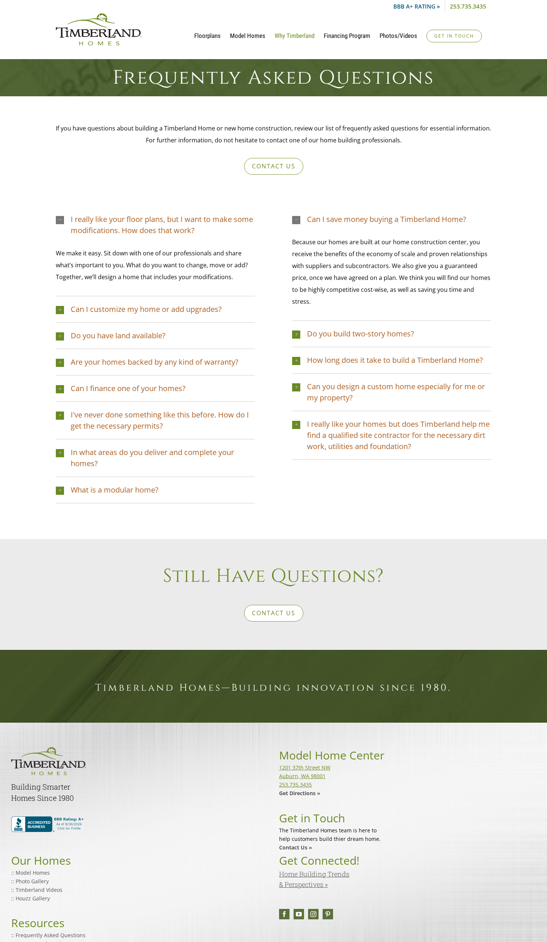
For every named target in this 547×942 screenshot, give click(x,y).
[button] (155, 225)
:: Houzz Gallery (30, 898)
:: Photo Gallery (30, 881)
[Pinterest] (328, 914)
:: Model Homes (30, 872)
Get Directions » (299, 793)
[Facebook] (284, 914)
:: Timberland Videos (37, 889)
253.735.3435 (295, 784)
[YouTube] (299, 914)
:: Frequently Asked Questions (48, 935)
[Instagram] (313, 914)
